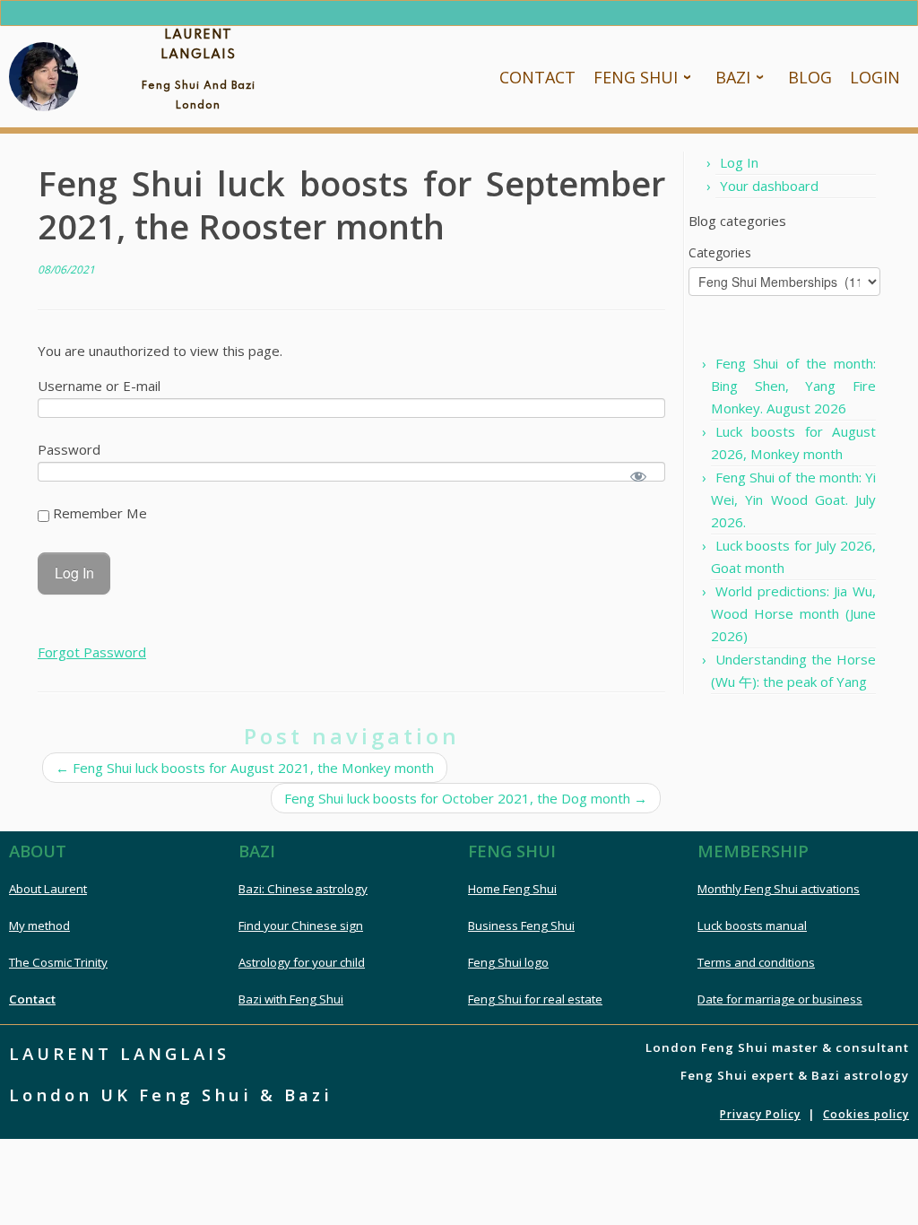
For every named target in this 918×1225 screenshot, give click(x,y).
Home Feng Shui (512, 889)
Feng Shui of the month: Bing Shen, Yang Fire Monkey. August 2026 (793, 385)
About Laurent (48, 889)
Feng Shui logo (508, 962)
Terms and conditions (756, 962)
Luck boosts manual (752, 925)
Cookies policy (866, 1114)
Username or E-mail (99, 386)
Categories (719, 252)
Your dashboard (769, 186)
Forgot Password (92, 652)
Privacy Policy (760, 1114)
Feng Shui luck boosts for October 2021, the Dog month (465, 798)
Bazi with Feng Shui (290, 999)
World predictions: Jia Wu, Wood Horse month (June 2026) (793, 613)
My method (39, 925)
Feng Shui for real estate (535, 999)
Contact (32, 999)
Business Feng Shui (521, 925)
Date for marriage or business (779, 999)
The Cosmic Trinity (58, 962)
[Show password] (638, 476)
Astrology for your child (301, 962)
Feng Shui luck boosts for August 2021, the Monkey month (245, 768)
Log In (739, 162)
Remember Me (98, 513)
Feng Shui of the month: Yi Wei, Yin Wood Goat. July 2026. (793, 499)
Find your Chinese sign (300, 925)
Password (69, 449)
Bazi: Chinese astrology (303, 889)
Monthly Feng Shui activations (778, 889)
